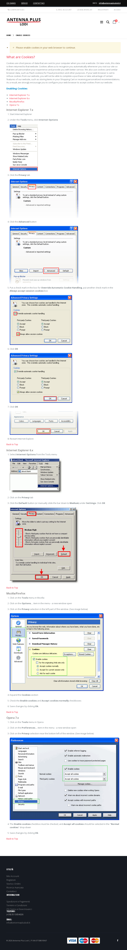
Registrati (103, 9)
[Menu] (101, 22)
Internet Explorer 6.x (19, 98)
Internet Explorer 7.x (19, 95)
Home (8, 35)
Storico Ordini (13, 883)
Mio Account (12, 876)
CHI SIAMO (11, 3)
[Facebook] (118, 940)
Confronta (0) (17, 9)
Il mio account (64, 9)
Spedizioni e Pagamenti (18, 901)
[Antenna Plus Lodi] (23, 22)
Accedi (117, 9)
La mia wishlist (84, 9)
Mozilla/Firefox (16, 101)
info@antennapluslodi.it (110, 3)
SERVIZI (24, 3)
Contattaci (11, 891)
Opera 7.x (14, 104)
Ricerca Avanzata (14, 887)
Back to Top (12, 444)
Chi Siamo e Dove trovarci (19, 909)
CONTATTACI (38, 3)
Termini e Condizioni (16, 905)
